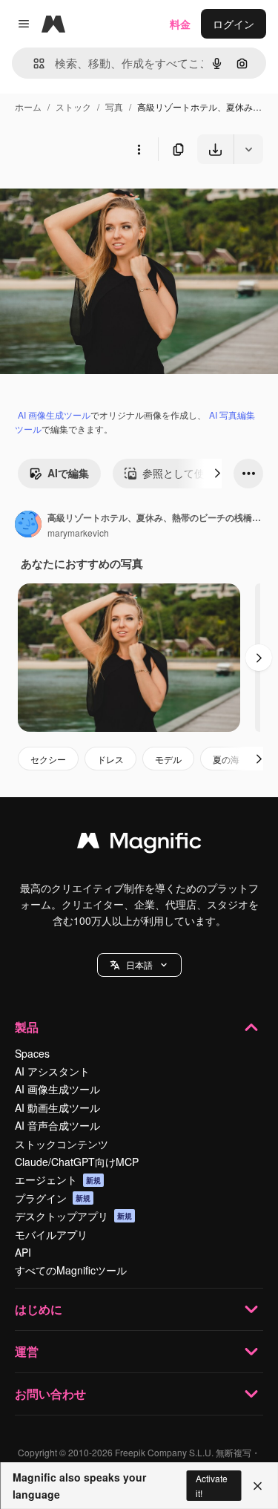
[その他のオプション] (138, 149)
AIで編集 (68, 472)
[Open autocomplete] (33, 63)
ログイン (233, 23)
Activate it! (212, 1485)
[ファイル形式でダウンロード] (248, 149)
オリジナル (102, 198)
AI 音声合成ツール (57, 1125)
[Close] (257, 1486)
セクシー (48, 759)
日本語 (139, 964)
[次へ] (217, 473)
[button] (139, 965)
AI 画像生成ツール (54, 414)
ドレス (110, 759)
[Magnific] (139, 844)
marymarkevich (78, 532)
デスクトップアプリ (73, 1215)
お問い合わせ (50, 1393)
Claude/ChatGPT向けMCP (77, 1161)
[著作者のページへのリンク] (28, 525)
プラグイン (52, 1198)
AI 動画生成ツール (57, 1107)
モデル (168, 759)
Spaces (32, 1053)
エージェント (58, 1179)
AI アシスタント (52, 1071)
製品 (27, 1026)
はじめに (38, 1308)
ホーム (28, 106)
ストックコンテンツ (61, 1143)
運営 (27, 1351)
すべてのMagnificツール (71, 1270)
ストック (73, 106)
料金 (180, 23)
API (23, 1252)
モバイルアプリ (51, 1234)
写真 (114, 106)
